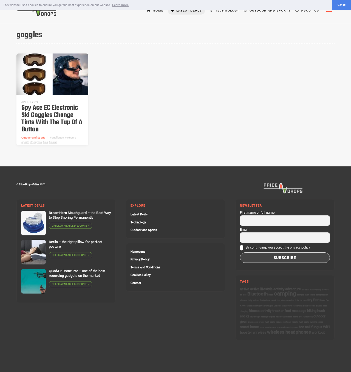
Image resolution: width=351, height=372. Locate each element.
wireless (259, 332)
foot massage (295, 311)
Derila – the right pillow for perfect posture (75, 244)
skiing (54, 141)
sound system (291, 327)
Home (157, 10)
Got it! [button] (342, 4)
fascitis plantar (315, 306)
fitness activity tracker (266, 311)
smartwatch (265, 327)
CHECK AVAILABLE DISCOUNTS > (70, 225)
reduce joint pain (283, 322)
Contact (136, 283)
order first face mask (303, 316)
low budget (255, 316)
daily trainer (253, 300)
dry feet (313, 300)
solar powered (278, 327)
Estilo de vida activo (283, 306)
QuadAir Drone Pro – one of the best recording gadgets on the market (77, 273)
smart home (249, 327)
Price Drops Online (29, 184)
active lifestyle (261, 289)
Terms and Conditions (145, 267)
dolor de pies (301, 300)
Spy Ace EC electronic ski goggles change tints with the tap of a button (51, 119)
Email (244, 230)
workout (318, 332)
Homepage (138, 251)
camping (285, 293)
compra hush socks (306, 295)
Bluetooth (257, 294)
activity (278, 289)
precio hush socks (267, 322)
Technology (226, 10)
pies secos (253, 322)
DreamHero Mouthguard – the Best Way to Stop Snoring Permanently (80, 215)
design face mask (268, 300)
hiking (311, 311)
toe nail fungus (310, 327)
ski (46, 141)
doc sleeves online (285, 300)
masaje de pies (268, 316)
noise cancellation (284, 316)
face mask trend (300, 306)
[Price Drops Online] (37, 15)
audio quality (315, 289)
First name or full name (257, 213)
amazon (305, 289)
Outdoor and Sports (269, 10)
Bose (270, 295)
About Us (309, 10)
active (244, 289)
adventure (293, 289)
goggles (37, 141)
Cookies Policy (141, 275)
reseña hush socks (300, 322)
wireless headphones (289, 332)
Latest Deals (188, 10)
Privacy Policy (140, 259)
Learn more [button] (120, 5)
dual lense (58, 137)
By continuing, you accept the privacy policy (277, 247)
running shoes (316, 322)
